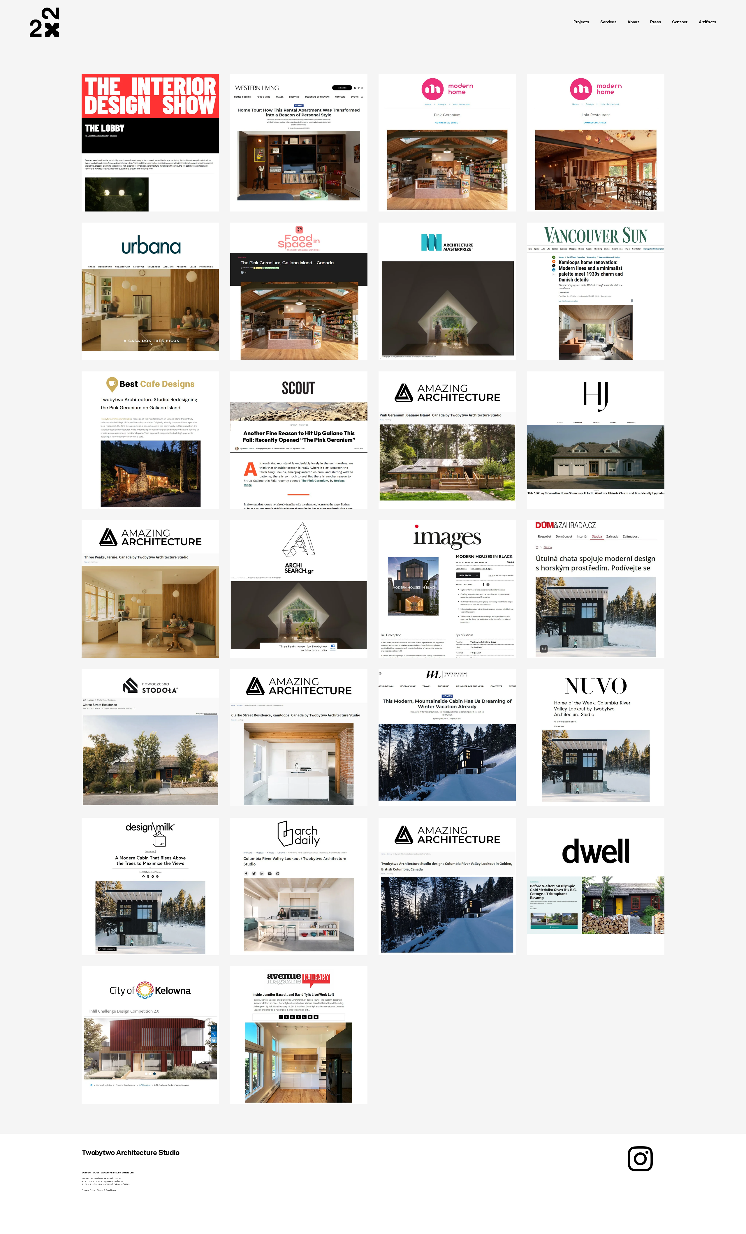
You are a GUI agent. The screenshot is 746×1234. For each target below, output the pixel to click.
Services (608, 22)
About (633, 22)
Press (655, 22)
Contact (679, 22)
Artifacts (707, 22)
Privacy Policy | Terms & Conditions (99, 1190)
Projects (581, 22)
